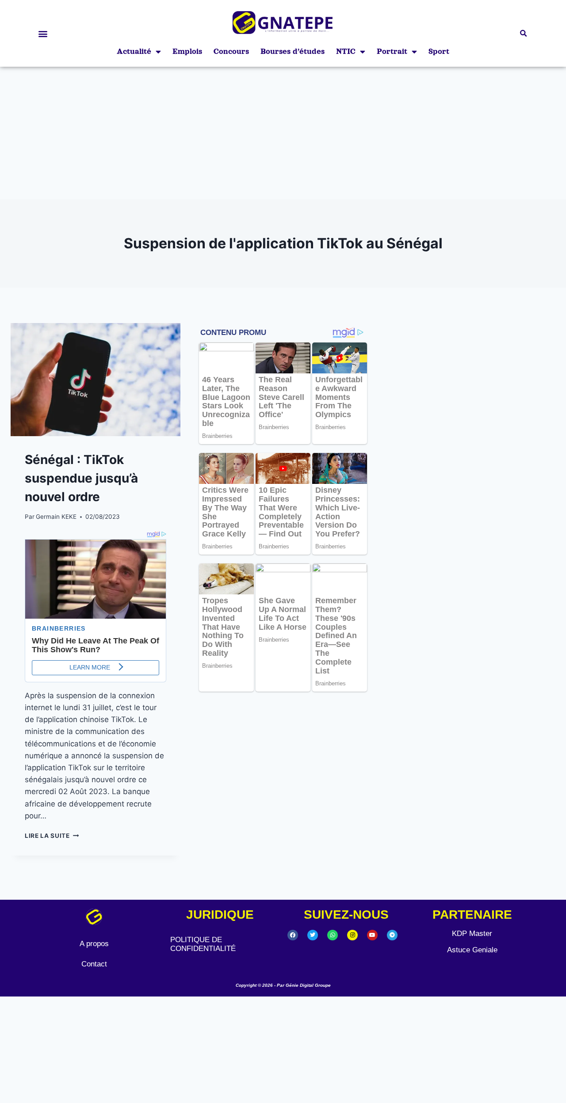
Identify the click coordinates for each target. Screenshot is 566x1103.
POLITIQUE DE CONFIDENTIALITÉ (203, 944)
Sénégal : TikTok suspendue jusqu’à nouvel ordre (81, 478)
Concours (231, 51)
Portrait (392, 51)
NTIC (346, 51)
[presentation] (95, 379)
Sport (438, 51)
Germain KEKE (56, 516)
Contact (94, 964)
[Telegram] (392, 935)
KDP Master (472, 933)
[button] (42, 33)
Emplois (187, 51)
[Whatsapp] (332, 935)
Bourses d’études (292, 51)
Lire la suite (52, 835)
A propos (94, 943)
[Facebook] (292, 935)
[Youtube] (372, 935)
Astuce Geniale (472, 950)
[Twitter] (312, 935)
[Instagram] (352, 935)
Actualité (134, 51)
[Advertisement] (283, 133)
